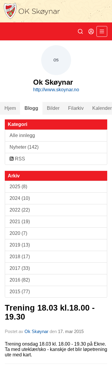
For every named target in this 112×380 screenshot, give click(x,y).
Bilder (53, 108)
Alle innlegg (22, 135)
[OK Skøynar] (56, 11)
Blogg (31, 108)
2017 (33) (20, 268)
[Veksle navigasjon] (101, 31)
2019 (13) (20, 244)
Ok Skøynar (36, 331)
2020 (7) (18, 233)
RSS (19, 158)
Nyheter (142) (24, 147)
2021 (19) (20, 221)
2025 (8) (18, 186)
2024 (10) (20, 198)
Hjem (10, 108)
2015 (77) (20, 291)
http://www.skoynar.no (56, 89)
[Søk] (80, 31)
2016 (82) (20, 279)
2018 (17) (20, 256)
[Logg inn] (91, 31)
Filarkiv (76, 108)
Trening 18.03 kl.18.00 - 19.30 (50, 312)
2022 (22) (20, 209)
